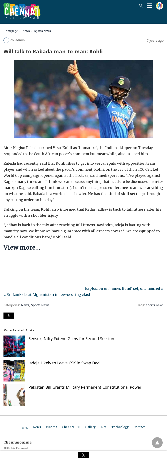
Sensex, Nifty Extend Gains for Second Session (71, 338)
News (26, 31)
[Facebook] (6, 261)
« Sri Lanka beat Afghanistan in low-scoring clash (47, 294)
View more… (21, 247)
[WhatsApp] (20, 261)
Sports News (42, 31)
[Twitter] (13, 261)
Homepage (10, 31)
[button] (8, 316)
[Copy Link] (27, 261)
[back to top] (157, 442)
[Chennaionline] (21, 17)
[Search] (140, 5)
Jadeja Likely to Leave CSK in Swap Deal (64, 362)
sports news (155, 305)
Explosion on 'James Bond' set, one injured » (124, 288)
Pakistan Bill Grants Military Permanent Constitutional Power (84, 387)
